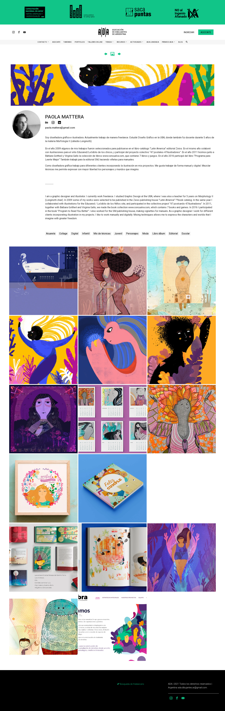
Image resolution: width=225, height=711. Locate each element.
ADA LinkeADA (152, 42)
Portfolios (80, 42)
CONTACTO (42, 42)
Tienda (108, 42)
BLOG (180, 42)
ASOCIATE (56, 42)
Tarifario (67, 42)
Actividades (136, 42)
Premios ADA (168, 42)
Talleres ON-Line (95, 42)
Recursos (121, 42)
